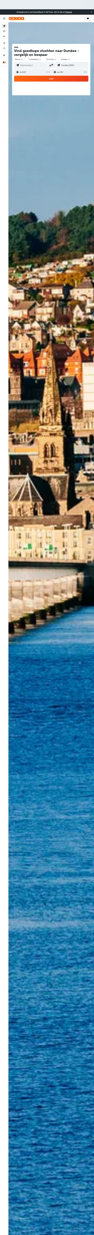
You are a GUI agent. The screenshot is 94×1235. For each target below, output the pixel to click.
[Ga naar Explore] (4, 43)
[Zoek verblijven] (4, 31)
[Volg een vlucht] (4, 48)
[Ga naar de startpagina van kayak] (16, 18)
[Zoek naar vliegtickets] (4, 26)
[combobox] (51, 59)
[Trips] (4, 55)
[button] (91, 12)
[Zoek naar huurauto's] (4, 36)
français (68, 12)
